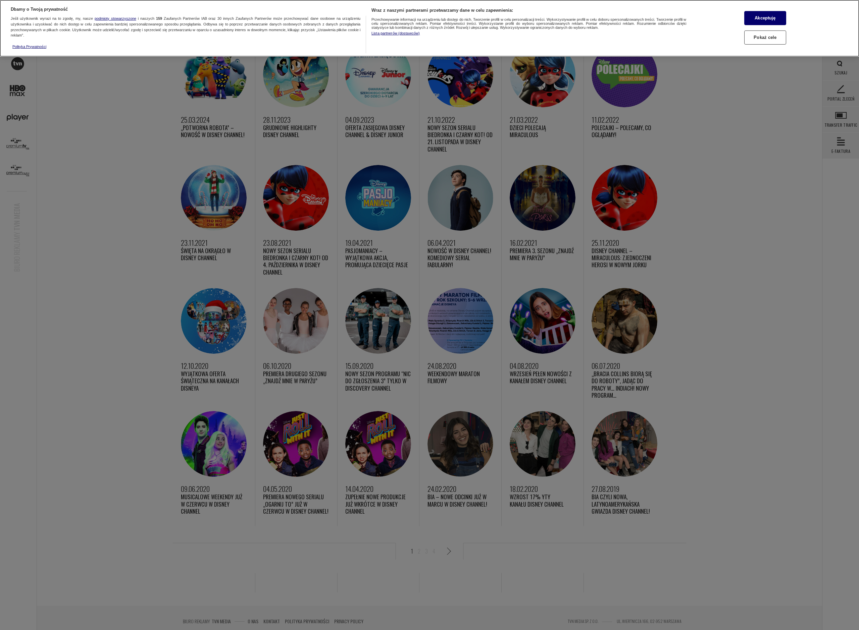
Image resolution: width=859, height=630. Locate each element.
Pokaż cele (765, 37)
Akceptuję (765, 17)
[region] (429, 28)
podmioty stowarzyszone (115, 18)
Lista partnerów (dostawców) (395, 33)
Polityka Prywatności (29, 47)
